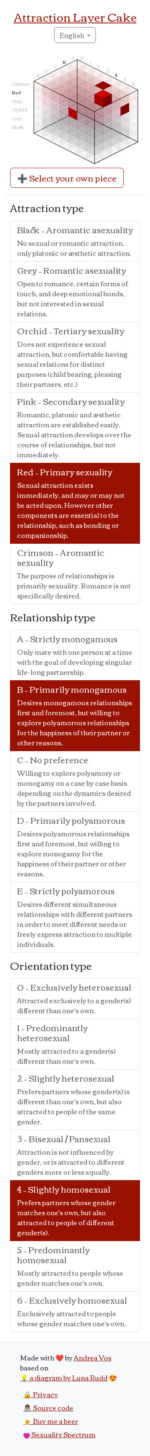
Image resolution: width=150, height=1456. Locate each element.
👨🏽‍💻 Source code (48, 1407)
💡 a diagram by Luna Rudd (64, 1377)
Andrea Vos (92, 1357)
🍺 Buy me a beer (50, 1421)
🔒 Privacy (40, 1394)
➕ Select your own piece (67, 177)
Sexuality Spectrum (62, 1434)
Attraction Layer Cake (75, 16)
